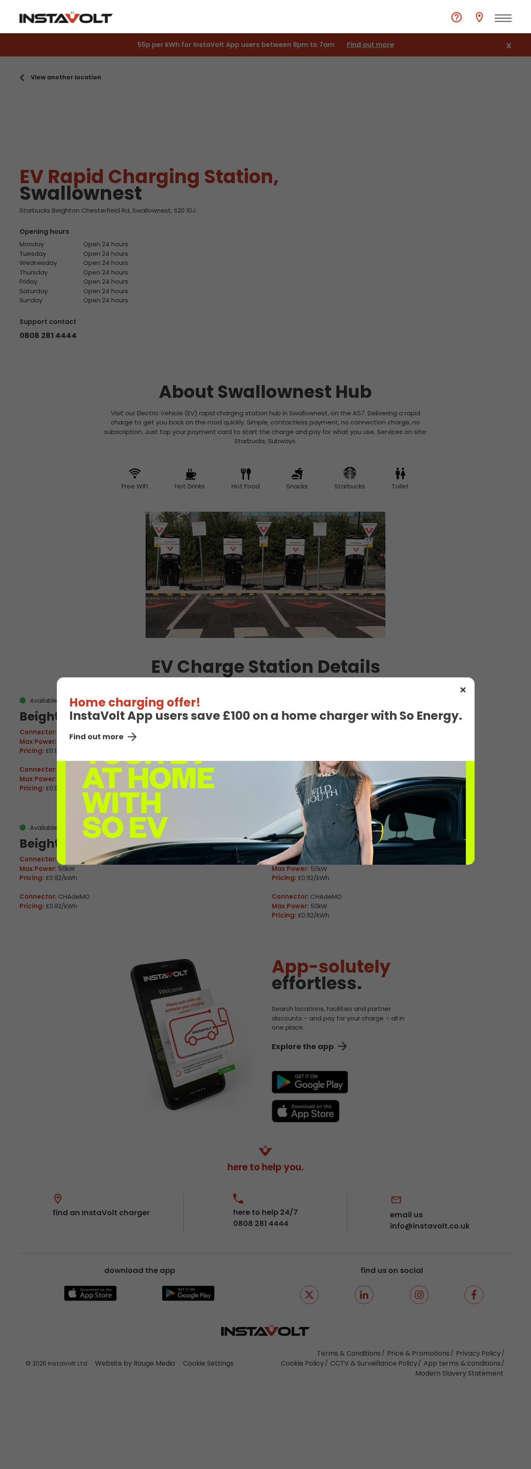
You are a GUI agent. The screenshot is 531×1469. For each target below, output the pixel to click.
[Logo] (66, 17)
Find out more (96, 736)
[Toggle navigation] (503, 18)
